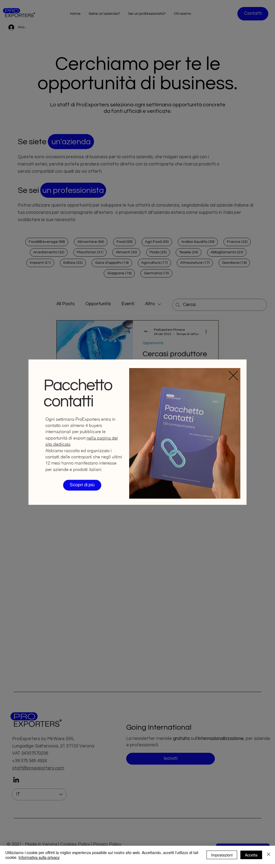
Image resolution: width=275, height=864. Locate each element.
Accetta (251, 855)
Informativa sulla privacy (39, 857)
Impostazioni (222, 855)
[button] (233, 375)
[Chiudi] (268, 855)
